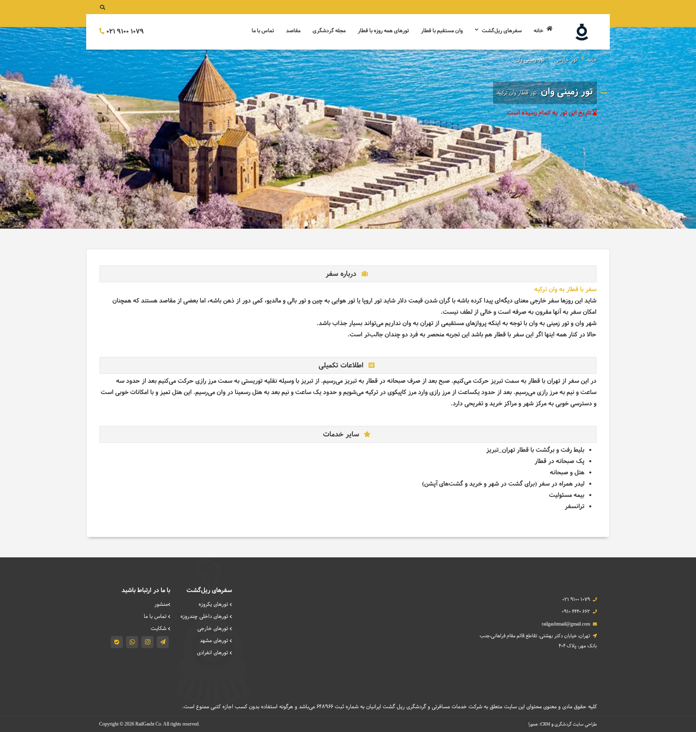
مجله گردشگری (329, 31)
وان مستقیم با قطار (442, 31)
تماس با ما (263, 31)
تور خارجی (566, 60)
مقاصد (293, 31)
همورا (533, 724)
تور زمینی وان (530, 60)
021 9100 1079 (124, 31)
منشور (161, 604)
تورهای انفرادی (213, 653)
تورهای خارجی (213, 628)
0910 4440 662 (576, 612)
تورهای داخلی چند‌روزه (205, 616)
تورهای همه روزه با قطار (383, 31)
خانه (539, 31)
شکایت (159, 628)
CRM (545, 724)
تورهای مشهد (215, 640)
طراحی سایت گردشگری (576, 724)
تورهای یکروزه (214, 604)
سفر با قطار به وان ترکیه (565, 290)
